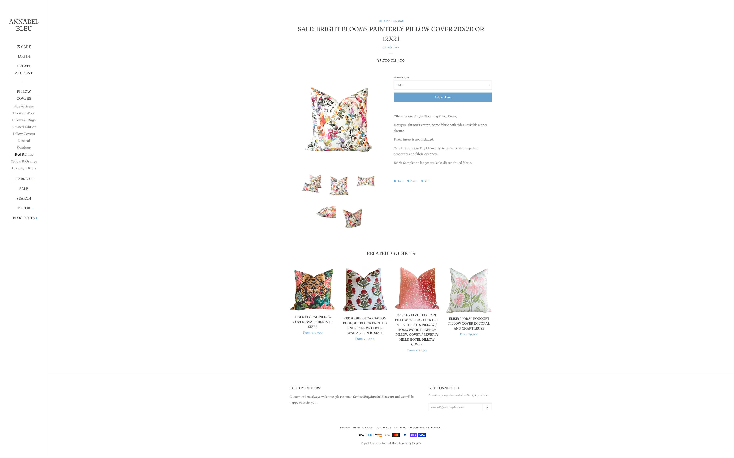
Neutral (24, 140)
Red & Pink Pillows (391, 20)
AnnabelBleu (391, 47)
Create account (24, 69)
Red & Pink (24, 154)
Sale (23, 188)
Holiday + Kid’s (24, 168)
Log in (24, 56)
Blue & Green (23, 106)
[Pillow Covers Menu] (38, 95)
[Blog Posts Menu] (36, 218)
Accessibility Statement (425, 427)
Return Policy (363, 427)
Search (23, 198)
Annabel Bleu (24, 25)
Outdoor (24, 147)
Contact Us (383, 427)
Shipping (400, 427)
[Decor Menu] (32, 208)
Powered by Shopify (410, 443)
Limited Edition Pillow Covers (23, 130)
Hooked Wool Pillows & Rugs (24, 116)
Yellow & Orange (24, 161)
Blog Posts (24, 218)
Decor (24, 208)
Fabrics (23, 179)
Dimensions (402, 77)
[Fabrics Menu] (33, 179)
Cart (25, 46)
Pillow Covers (24, 95)
